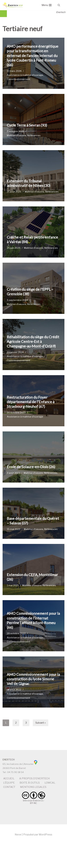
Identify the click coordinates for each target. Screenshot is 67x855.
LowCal (49, 782)
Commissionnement (18, 79)
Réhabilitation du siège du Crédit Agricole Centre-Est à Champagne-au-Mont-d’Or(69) (33, 341)
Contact (9, 787)
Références (34, 135)
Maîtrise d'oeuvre (16, 135)
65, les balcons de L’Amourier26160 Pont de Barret (18, 763)
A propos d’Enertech (34, 778)
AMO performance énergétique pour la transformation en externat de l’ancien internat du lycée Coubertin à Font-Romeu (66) (32, 55)
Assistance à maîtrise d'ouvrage (25, 75)
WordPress (45, 834)
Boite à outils (30, 782)
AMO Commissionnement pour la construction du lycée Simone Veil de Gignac (33, 679)
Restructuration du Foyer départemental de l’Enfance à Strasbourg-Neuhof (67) (30, 402)
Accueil (8, 778)
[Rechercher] (59, 5)
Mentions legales (33, 787)
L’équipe (9, 782)
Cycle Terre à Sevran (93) (27, 125)
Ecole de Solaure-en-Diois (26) (31, 466)
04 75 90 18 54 (15, 772)
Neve (18, 834)
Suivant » (40, 722)
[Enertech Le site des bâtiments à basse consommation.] (13, 5)
